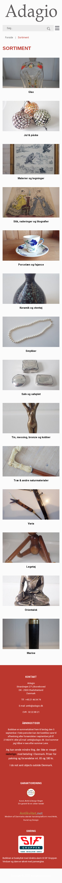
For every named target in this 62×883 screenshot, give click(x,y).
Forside (9, 37)
